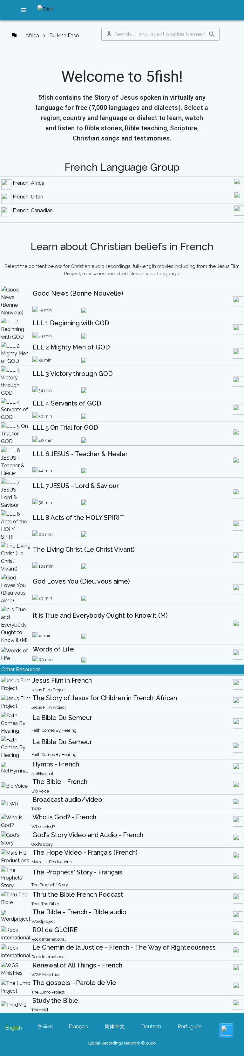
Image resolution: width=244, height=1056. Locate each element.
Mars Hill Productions (51, 861)
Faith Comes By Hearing (54, 730)
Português (190, 1027)
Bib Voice (40, 791)
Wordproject (43, 921)
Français (78, 1027)
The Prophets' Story (49, 884)
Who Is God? (43, 826)
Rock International (48, 939)
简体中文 (115, 1027)
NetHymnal (42, 773)
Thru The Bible (45, 904)
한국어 (45, 1027)
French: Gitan (28, 197)
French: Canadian (33, 210)
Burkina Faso (64, 35)
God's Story (42, 844)
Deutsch (151, 1027)
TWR (36, 809)
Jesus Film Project (48, 689)
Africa (32, 35)
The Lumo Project (47, 992)
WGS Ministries (45, 974)
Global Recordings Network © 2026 (122, 1043)
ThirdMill (39, 1010)
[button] (23, 10)
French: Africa (28, 183)
